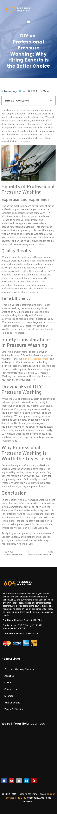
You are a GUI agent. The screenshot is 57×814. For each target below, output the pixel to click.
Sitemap (8, 696)
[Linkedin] (26, 780)
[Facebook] (4, 780)
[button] (28, 21)
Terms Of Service (13, 709)
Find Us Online (12, 702)
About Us (9, 676)
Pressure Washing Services (19, 669)
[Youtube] (11, 780)
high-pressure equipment (36, 359)
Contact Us (10, 689)
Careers (8, 682)
